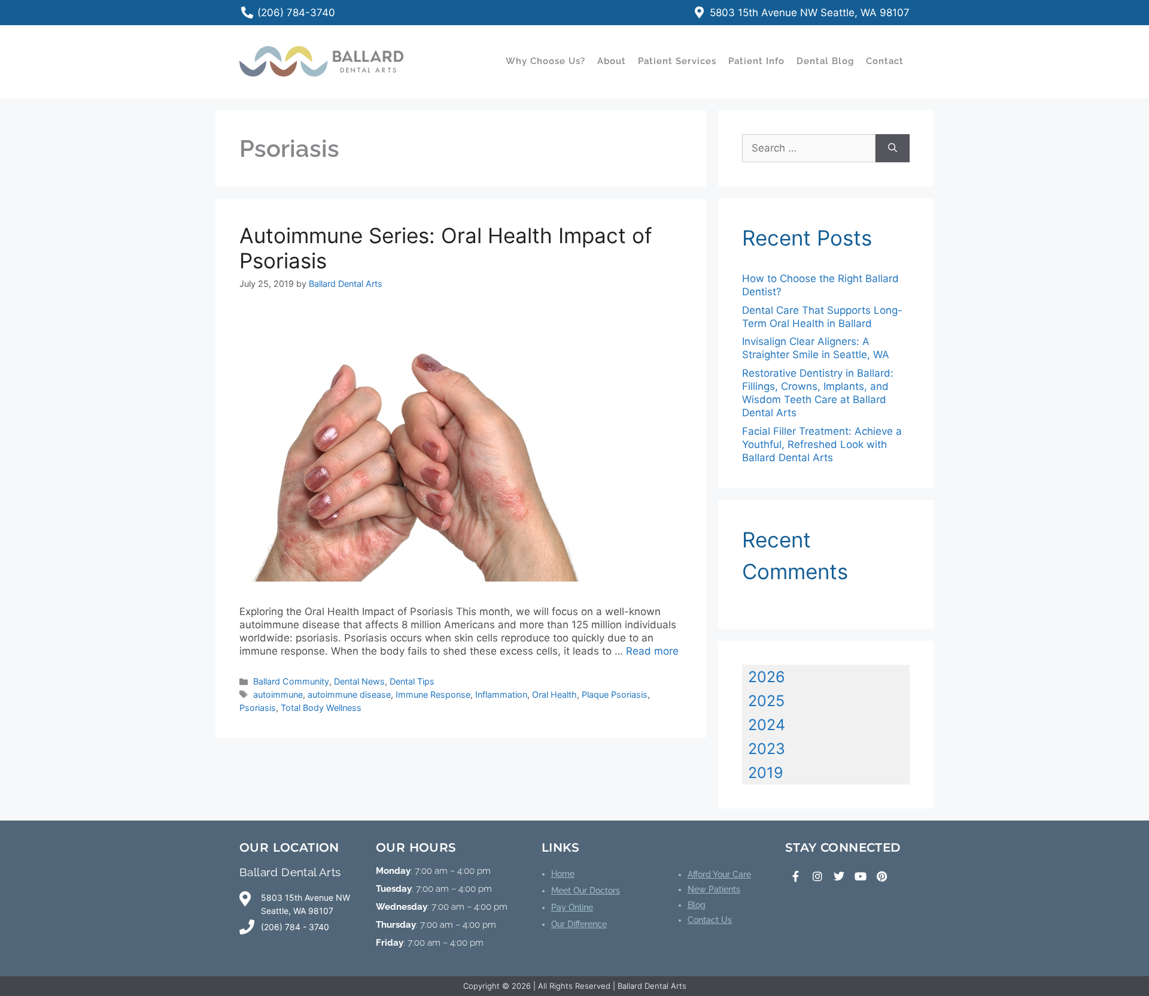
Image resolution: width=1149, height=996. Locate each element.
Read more (652, 651)
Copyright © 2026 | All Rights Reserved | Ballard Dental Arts (574, 986)
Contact (885, 61)
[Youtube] (860, 876)
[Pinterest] (882, 876)
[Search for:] (809, 148)
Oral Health (554, 694)
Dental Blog (825, 61)
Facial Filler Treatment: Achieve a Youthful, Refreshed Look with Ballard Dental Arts (822, 444)
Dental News (359, 681)
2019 (765, 773)
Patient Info (756, 61)
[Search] (893, 148)
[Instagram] (817, 876)
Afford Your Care (719, 874)
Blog (697, 905)
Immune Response (433, 694)
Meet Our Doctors (585, 890)
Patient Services (677, 61)
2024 (766, 725)
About (611, 61)
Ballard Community (291, 681)
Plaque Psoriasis (615, 694)
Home (562, 874)
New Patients (714, 889)
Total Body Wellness (321, 708)
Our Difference (579, 924)
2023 (766, 749)
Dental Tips (412, 681)
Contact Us (710, 920)
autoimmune (278, 694)
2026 (766, 677)
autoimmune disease (349, 694)
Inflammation (501, 694)
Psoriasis (257, 708)
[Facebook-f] (796, 876)
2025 (766, 701)
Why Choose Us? (545, 61)
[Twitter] (839, 876)
